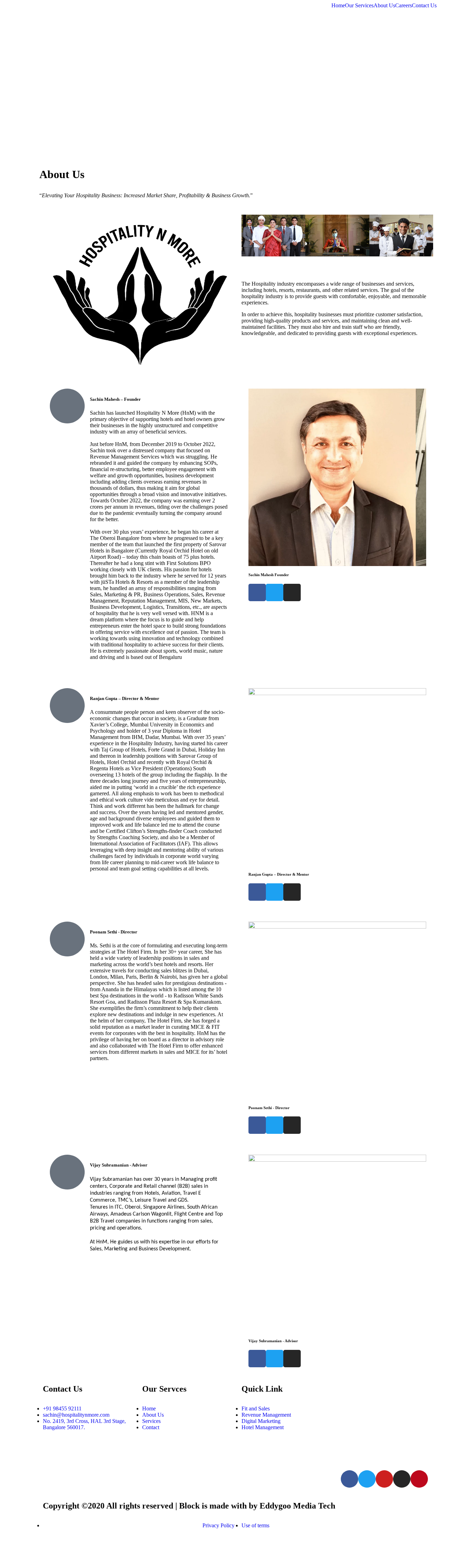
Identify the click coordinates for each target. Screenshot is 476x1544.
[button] (248, 236)
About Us (384, 5)
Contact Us (424, 5)
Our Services (359, 5)
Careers (403, 5)
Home (338, 5)
